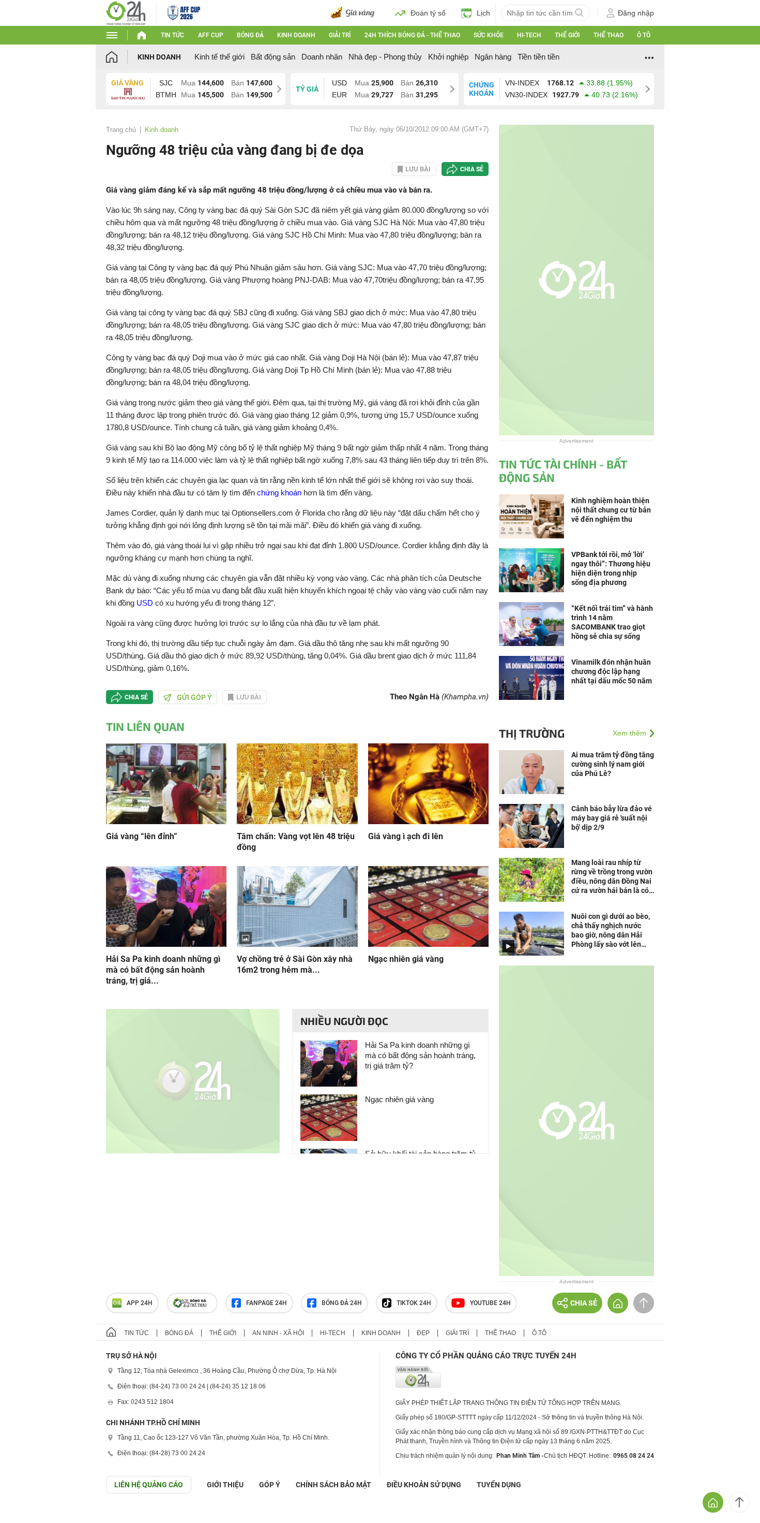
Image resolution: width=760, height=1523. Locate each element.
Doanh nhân (321, 56)
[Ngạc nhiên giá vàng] (428, 905)
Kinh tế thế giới (219, 56)
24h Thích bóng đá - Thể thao (412, 35)
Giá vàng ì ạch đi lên (405, 836)
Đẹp (423, 1333)
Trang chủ (121, 130)
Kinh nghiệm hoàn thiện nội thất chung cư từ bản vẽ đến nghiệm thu (611, 509)
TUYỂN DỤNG (499, 1485)
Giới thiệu (225, 1485)
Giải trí (340, 35)
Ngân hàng (493, 56)
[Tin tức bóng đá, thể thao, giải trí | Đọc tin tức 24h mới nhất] (126, 12)
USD (144, 602)
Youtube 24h (490, 1303)
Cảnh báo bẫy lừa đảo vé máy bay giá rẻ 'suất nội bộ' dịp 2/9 (611, 817)
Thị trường (532, 733)
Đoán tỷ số (428, 13)
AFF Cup (210, 35)
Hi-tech (529, 35)
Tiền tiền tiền (538, 56)
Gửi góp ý (194, 697)
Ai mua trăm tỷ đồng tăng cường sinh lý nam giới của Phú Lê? (612, 764)
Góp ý (269, 1485)
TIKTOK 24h (414, 1303)
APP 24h (140, 1303)
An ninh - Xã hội (278, 1333)
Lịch (483, 13)
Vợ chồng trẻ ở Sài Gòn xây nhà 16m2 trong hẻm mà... (295, 964)
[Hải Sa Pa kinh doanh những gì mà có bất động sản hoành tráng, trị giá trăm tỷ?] (166, 905)
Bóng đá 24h (342, 1303)
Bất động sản (273, 56)
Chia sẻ (471, 169)
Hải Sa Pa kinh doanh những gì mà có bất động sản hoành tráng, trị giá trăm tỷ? (420, 1055)
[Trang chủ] (122, 57)
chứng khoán (279, 492)
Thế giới (567, 35)
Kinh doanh (296, 35)
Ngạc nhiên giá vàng (406, 959)
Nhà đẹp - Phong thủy (385, 56)
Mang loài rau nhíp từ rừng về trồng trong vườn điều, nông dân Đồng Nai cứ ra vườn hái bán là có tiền (611, 876)
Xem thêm (629, 733)
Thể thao (609, 35)
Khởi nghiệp (448, 56)
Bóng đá (250, 35)
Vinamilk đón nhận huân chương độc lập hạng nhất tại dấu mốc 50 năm (611, 671)
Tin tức (172, 35)
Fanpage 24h (266, 1303)
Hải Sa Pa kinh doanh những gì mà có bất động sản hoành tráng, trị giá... (163, 970)
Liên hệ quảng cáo (148, 1485)
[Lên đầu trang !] (739, 1502)
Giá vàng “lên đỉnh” (141, 836)
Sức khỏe (489, 35)
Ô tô (643, 35)
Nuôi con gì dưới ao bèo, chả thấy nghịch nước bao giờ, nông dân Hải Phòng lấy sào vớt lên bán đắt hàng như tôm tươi (610, 930)
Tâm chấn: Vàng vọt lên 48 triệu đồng (296, 841)
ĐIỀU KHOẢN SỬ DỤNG (424, 1485)
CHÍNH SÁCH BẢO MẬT (333, 1485)
